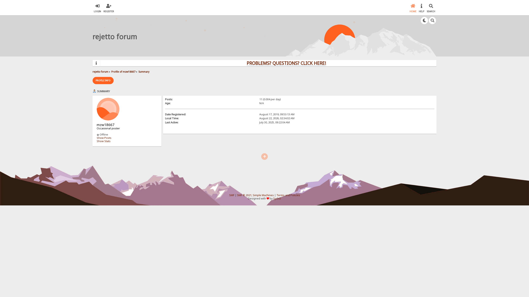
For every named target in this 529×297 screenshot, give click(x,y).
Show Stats (104, 141)
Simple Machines (263, 195)
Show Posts (104, 138)
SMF (231, 195)
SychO (277, 198)
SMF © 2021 (244, 195)
